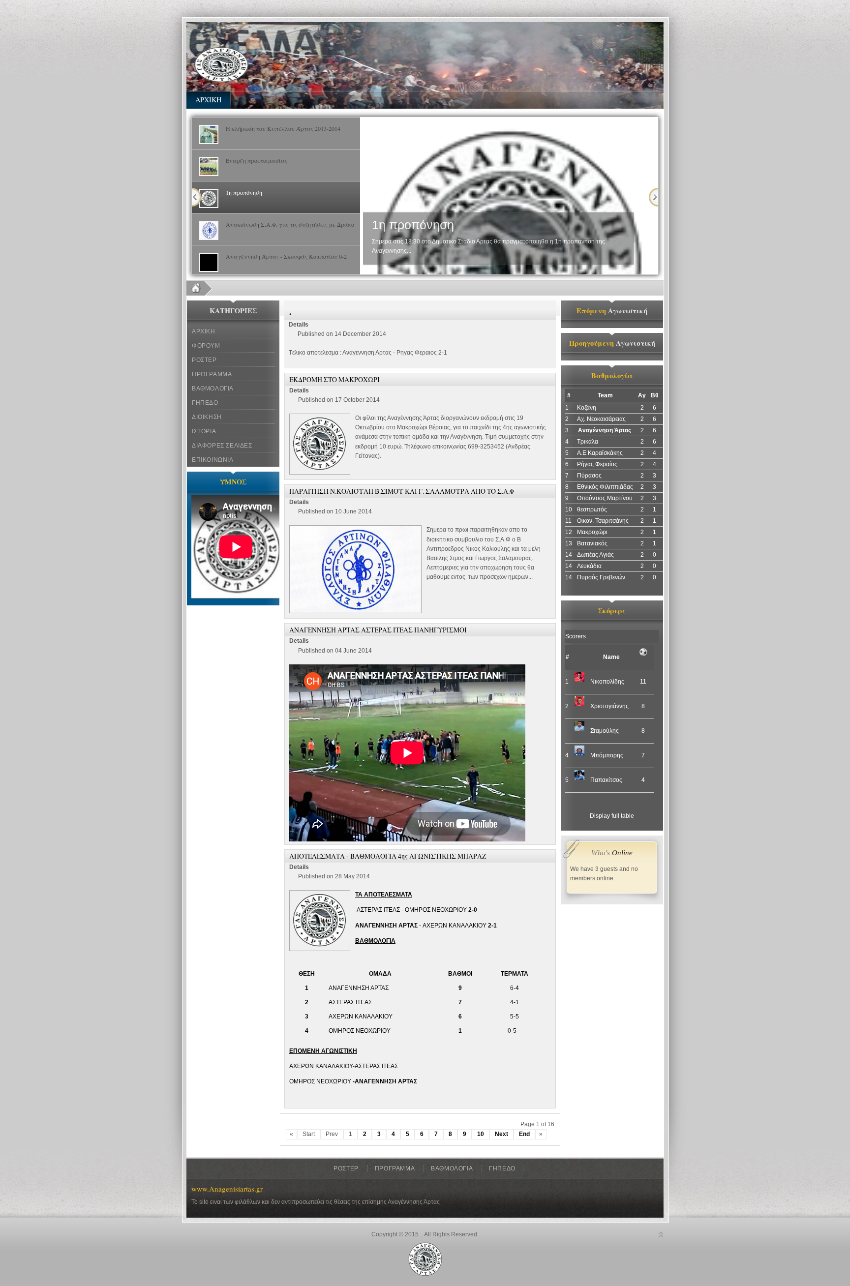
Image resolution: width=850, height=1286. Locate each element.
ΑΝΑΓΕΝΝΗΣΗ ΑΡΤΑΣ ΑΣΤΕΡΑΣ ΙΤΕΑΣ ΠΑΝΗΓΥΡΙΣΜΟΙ (378, 629)
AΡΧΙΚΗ (208, 99)
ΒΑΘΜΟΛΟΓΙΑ (213, 388)
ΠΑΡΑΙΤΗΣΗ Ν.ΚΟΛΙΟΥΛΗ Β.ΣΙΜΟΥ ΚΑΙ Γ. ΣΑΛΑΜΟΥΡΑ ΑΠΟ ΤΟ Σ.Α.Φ (401, 491)
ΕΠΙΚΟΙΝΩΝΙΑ (213, 459)
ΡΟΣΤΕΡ (204, 360)
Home (199, 288)
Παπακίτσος (606, 780)
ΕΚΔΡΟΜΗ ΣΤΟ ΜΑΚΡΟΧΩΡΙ (334, 379)
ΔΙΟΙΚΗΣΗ (207, 417)
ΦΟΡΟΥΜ (206, 345)
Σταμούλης (604, 730)
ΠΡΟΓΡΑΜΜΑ (212, 374)
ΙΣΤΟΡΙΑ (204, 431)
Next (653, 197)
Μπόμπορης (606, 755)
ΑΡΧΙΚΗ (203, 331)
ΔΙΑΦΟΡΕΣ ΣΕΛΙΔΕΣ (222, 445)
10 (480, 1134)
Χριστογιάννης (609, 706)
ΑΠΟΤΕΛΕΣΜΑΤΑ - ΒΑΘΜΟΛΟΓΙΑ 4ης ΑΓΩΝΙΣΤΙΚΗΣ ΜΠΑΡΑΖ (387, 856)
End (524, 1134)
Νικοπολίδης (607, 681)
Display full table (612, 815)
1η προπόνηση (413, 225)
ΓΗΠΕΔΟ (205, 402)
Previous (196, 197)
